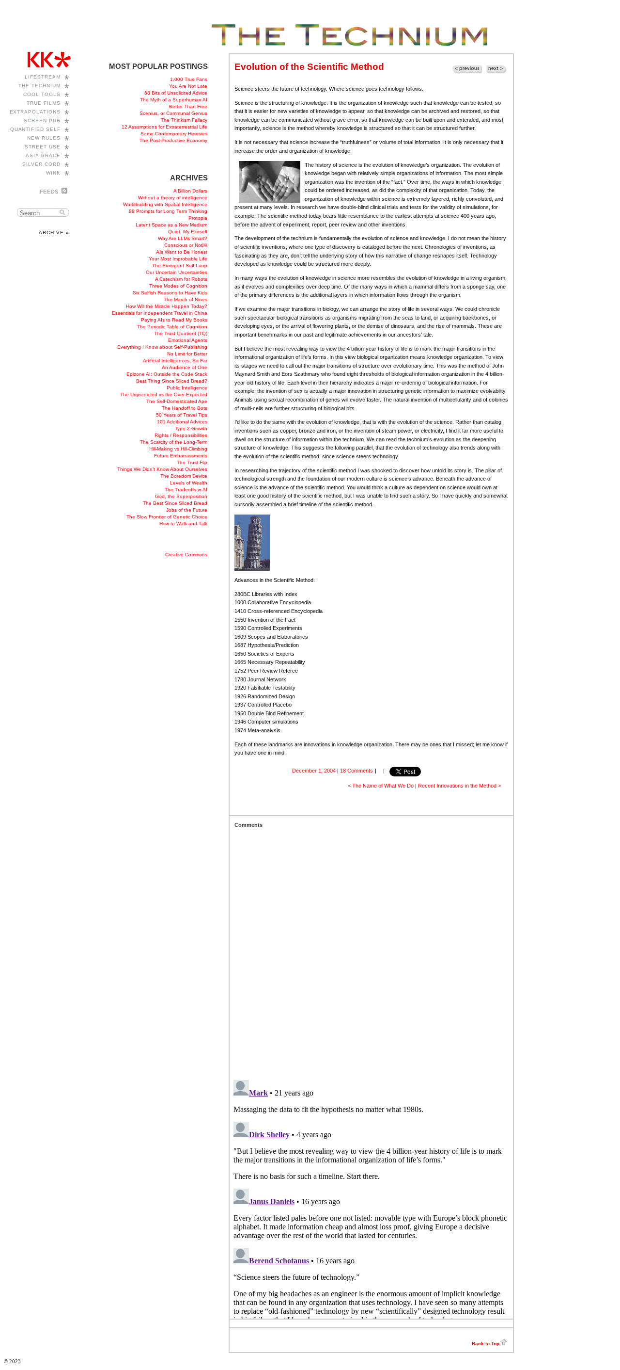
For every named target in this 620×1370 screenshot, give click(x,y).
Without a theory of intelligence (172, 197)
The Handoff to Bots (184, 408)
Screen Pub (42, 120)
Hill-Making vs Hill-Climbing (178, 448)
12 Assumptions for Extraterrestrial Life (164, 126)
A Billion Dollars (190, 190)
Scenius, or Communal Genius (173, 113)
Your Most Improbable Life (178, 258)
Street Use (43, 146)
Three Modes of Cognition (178, 286)
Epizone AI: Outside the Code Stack (166, 374)
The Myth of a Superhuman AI (173, 99)
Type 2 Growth (191, 428)
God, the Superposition (181, 496)
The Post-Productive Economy (173, 140)
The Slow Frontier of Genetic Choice (166, 516)
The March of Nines (185, 299)
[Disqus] (371, 949)
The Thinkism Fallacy (184, 120)
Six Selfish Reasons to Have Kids (170, 292)
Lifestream (43, 77)
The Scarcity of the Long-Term (173, 442)
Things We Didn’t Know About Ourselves (162, 469)
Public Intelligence (187, 387)
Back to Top (485, 1343)
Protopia (197, 218)
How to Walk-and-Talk (183, 523)
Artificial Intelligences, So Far (175, 360)
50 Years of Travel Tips (181, 415)
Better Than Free (188, 106)
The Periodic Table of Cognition (172, 326)
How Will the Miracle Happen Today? (166, 306)
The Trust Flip (192, 462)
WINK (53, 173)
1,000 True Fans (188, 79)
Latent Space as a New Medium (171, 224)
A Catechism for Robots (181, 279)
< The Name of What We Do (381, 786)
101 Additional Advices (182, 421)
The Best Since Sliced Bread (175, 503)
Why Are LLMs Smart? (182, 238)
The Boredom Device (183, 476)
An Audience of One (184, 367)
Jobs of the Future (186, 510)
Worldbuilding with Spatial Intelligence (165, 204)
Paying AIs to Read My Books (174, 319)
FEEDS (49, 191)
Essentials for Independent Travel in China (159, 313)
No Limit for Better (187, 353)
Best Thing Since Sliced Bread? (171, 381)
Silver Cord (41, 164)
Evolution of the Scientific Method (309, 67)
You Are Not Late (188, 86)
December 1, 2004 (314, 771)
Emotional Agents (187, 340)
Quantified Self (35, 129)
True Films (44, 103)
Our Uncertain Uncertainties (176, 272)
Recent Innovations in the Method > (459, 786)
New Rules (44, 138)
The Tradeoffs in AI (186, 489)
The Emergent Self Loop (179, 265)
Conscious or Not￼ (185, 245)
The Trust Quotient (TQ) (180, 333)
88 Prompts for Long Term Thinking (168, 211)
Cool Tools (42, 94)
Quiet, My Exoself (187, 231)
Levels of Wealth (188, 482)
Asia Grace (43, 155)
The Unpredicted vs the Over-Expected (163, 394)
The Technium (39, 85)
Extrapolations (35, 111)
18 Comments (356, 771)
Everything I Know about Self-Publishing (162, 347)
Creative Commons (186, 554)
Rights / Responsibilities (181, 435)
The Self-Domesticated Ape (176, 401)
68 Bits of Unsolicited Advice (175, 93)
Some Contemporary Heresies (173, 133)
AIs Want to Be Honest (181, 252)
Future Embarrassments (180, 455)
